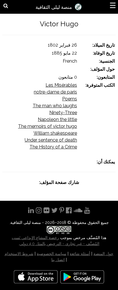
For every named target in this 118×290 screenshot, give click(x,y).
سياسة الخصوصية (51, 253)
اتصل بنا (58, 259)
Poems (69, 99)
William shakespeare (55, 133)
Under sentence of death (51, 140)
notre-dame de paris (55, 92)
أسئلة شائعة (80, 253)
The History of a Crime (53, 147)
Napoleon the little (57, 119)
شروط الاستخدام (19, 253)
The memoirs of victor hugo (47, 126)
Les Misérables (61, 85)
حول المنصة (103, 253)
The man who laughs (55, 105)
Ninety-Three (63, 112)
